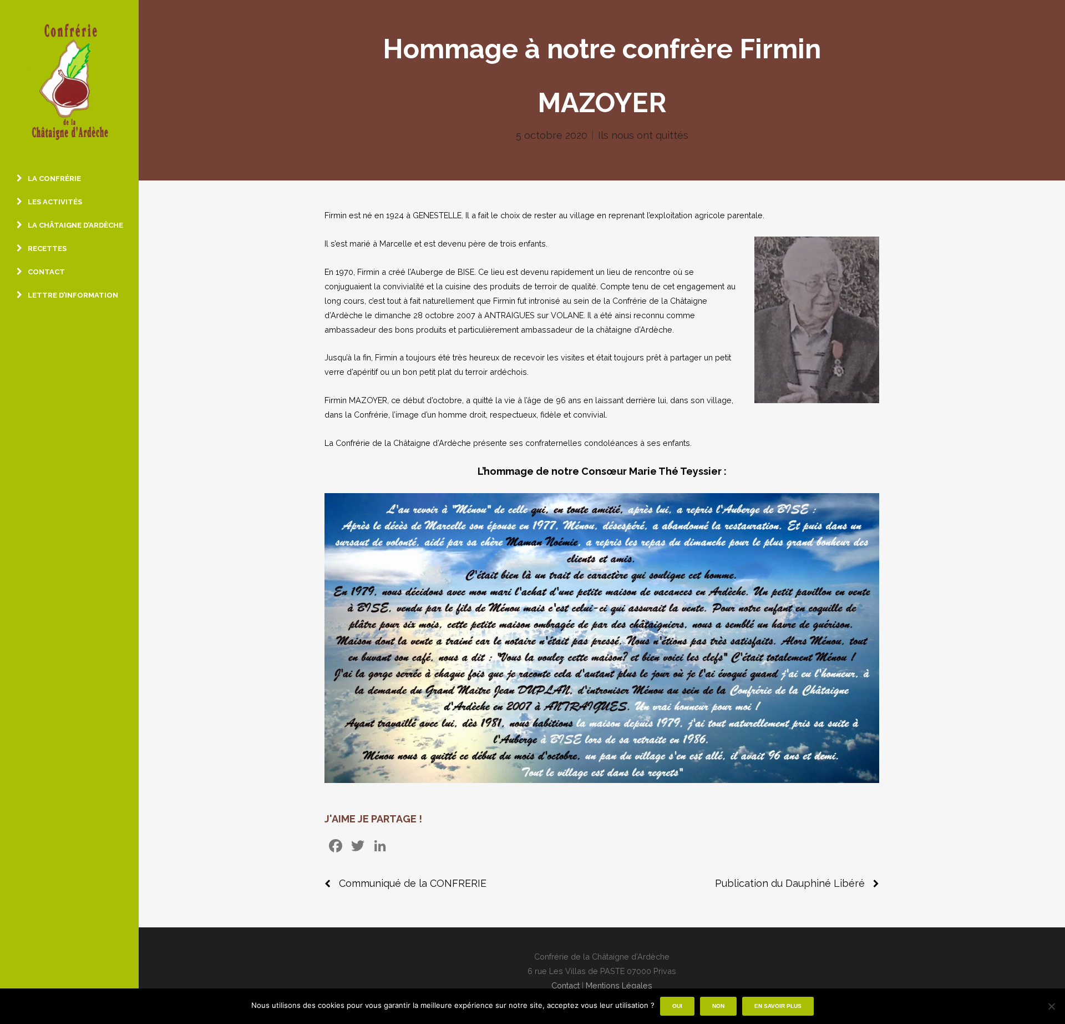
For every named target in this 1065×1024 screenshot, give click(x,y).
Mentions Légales (619, 985)
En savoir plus (778, 1006)
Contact (565, 985)
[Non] (1051, 1006)
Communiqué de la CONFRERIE (412, 883)
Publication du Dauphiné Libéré (790, 883)
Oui (677, 1006)
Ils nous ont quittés (643, 135)
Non (718, 1006)
